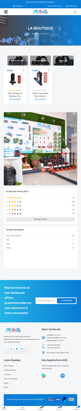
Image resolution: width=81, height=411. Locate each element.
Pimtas (8, 248)
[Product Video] (14, 85)
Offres (6, 383)
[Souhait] (24, 70)
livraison (7, 374)
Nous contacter (71, 6)
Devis (6, 387)
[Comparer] (10, 85)
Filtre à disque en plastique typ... (15, 94)
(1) (20, 90)
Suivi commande (10, 379)
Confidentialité (10, 370)
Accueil (35, 34)
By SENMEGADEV (38, 399)
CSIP (8, 244)
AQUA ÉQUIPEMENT (13, 236)
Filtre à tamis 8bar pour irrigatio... (40, 94)
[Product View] (20, 85)
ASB (7, 240)
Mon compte (9, 366)
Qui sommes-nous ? (55, 6)
